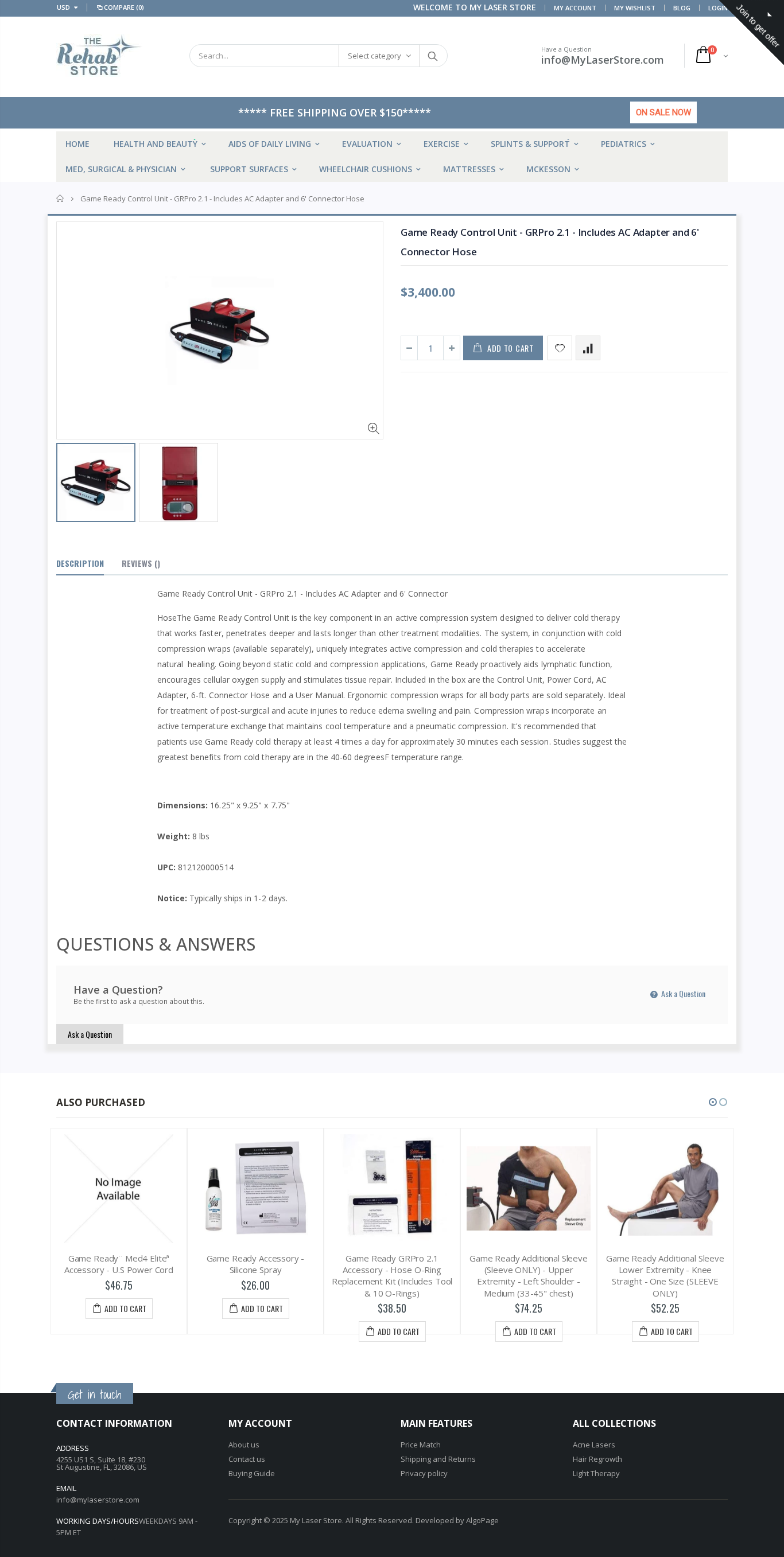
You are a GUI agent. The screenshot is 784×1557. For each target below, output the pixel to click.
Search (433, 56)
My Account (575, 7)
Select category (374, 55)
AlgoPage (482, 1520)
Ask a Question (682, 993)
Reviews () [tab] (141, 563)
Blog (681, 7)
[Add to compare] (588, 348)
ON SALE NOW (663, 112)
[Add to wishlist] (560, 348)
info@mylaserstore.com (97, 1499)
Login (718, 7)
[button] (713, 1102)
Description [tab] (80, 563)
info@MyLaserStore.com (602, 60)
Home (60, 198)
